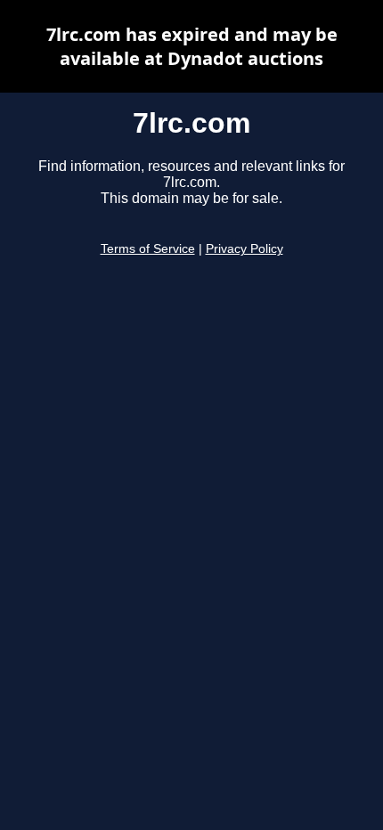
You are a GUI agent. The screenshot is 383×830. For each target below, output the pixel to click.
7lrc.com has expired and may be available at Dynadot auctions (192, 46)
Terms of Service (148, 249)
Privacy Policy (244, 249)
